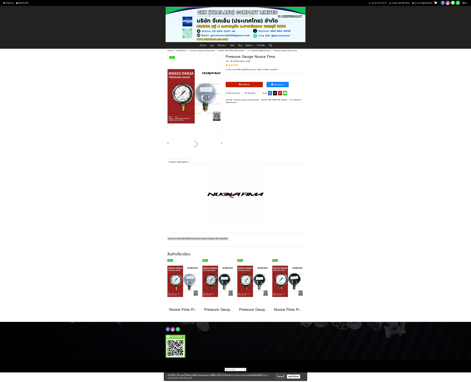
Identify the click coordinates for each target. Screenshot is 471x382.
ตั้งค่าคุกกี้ (280, 376)
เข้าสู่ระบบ (9, 3)
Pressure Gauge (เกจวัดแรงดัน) (246, 100)
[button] (270, 45)
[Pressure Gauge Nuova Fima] (195, 96)
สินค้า (232, 45)
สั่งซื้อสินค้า (245, 84)
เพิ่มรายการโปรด (233, 93)
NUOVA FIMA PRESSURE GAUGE (274, 100)
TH (466, 3)
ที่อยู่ (240, 45)
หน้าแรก (203, 45)
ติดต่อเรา (249, 45)
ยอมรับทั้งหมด (293, 376)
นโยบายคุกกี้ (187, 378)
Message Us (279, 84)
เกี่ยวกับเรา (222, 45)
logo (212, 45)
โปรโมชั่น (261, 45)
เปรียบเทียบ (251, 93)
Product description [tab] (178, 162)
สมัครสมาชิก (23, 3)
